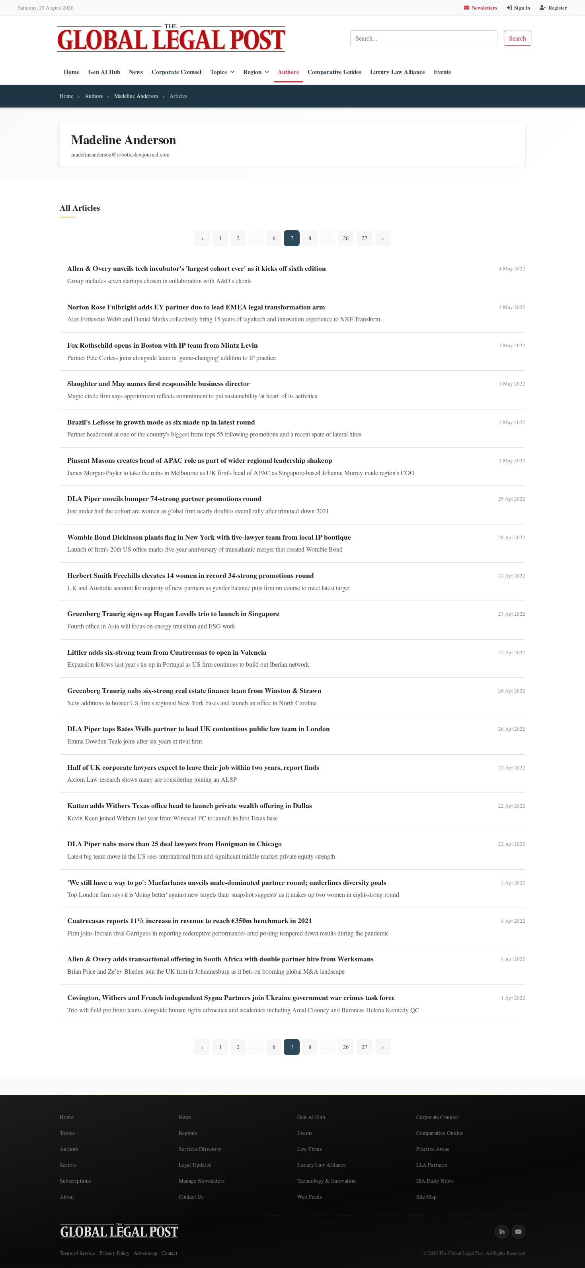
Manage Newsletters (202, 1180)
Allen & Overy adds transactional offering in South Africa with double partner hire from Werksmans (220, 958)
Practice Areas (432, 1149)
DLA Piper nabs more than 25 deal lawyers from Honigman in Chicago (174, 843)
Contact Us (191, 1196)
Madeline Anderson (136, 96)
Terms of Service (77, 1253)
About (67, 1196)
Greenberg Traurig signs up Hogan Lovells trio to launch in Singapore (173, 613)
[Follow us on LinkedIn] (502, 1232)
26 (346, 238)
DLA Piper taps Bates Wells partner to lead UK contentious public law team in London (198, 728)
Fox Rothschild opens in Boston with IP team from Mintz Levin (162, 345)
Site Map (426, 1196)
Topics (218, 71)
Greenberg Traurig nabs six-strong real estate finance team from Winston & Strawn (194, 690)
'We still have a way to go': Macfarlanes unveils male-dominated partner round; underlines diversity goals (226, 882)
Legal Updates (195, 1164)
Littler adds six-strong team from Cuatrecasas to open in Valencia (167, 652)
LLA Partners (431, 1164)
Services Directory (200, 1149)
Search (517, 38)
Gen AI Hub (104, 71)
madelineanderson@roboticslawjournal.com (120, 154)
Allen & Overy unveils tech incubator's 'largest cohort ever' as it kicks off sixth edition (196, 268)
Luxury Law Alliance (397, 71)
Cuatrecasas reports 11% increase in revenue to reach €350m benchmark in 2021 (189, 920)
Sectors (68, 1164)
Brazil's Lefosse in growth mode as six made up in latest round (161, 422)
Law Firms (309, 1149)
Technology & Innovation (326, 1180)
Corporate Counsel (176, 71)
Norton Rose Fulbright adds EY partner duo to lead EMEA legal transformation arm (196, 306)
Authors (288, 71)
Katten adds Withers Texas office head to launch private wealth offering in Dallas (189, 805)
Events (442, 71)
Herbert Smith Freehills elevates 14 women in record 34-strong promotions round (190, 575)
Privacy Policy (114, 1253)
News (136, 71)
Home (72, 71)
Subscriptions (75, 1180)
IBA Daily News (435, 1180)
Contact (169, 1253)
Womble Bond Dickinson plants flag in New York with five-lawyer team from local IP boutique (209, 537)
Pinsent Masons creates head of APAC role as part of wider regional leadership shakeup (199, 460)
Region (252, 71)
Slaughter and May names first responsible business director (158, 383)
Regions (188, 1133)
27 (364, 238)
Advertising (145, 1253)
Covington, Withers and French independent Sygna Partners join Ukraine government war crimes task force (231, 997)
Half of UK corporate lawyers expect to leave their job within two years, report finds (193, 767)
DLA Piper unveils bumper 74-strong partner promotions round (164, 498)
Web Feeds (309, 1196)
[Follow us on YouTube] (518, 1232)
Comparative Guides (334, 71)
